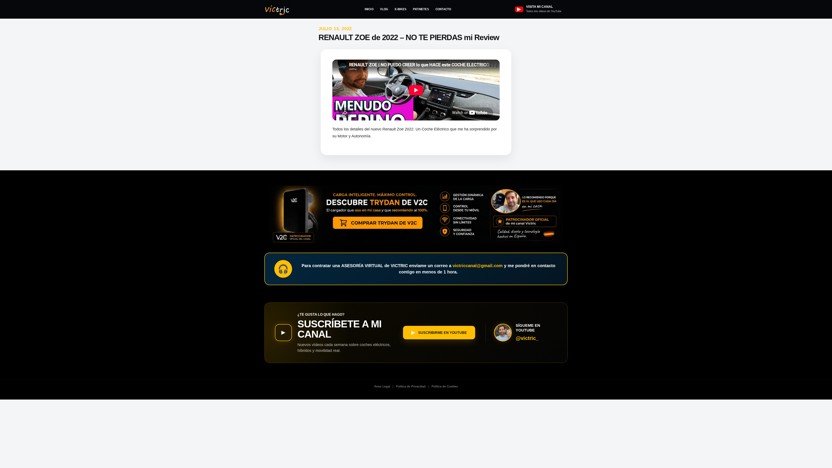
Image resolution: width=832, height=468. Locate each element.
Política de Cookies (445, 386)
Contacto (443, 9)
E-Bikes (400, 9)
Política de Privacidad (411, 386)
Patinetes (421, 9)
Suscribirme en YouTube (442, 333)
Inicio (369, 9)
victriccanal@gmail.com (478, 265)
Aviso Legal (382, 386)
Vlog (384, 9)
